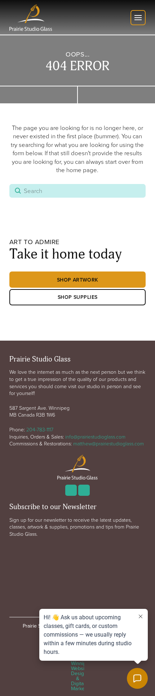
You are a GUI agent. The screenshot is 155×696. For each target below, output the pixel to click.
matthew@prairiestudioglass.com (108, 443)
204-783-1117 (39, 429)
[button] (138, 17)
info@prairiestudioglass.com (95, 436)
